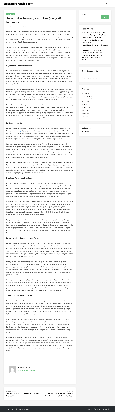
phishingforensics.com (18, 3)
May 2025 (85, 116)
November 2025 (87, 99)
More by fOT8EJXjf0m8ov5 (26, 370)
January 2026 (86, 93)
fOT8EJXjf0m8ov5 (13, 26)
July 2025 (85, 110)
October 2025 (86, 102)
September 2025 (87, 105)
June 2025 (85, 113)
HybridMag (107, 409)
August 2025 (86, 107)
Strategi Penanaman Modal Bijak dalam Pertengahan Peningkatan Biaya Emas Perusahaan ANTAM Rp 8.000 (94, 35)
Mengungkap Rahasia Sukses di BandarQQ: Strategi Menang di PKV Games (93, 57)
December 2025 (87, 96)
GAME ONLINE (10, 14)
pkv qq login (18, 131)
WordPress (97, 409)
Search (84, 14)
